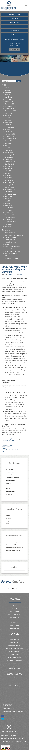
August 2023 (9, 169)
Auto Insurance (10, 233)
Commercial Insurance (11, 475)
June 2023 (8, 173)
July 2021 (8, 226)
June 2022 (8, 201)
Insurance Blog (14, 620)
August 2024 (9, 141)
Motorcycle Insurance (12, 439)
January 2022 (9, 212)
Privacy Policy (14, 628)
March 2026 (9, 97)
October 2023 (9, 164)
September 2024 (10, 138)
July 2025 (8, 115)
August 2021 (9, 224)
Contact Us (14, 623)
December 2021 (10, 215)
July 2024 (8, 143)
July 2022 (8, 199)
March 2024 (9, 152)
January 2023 (9, 185)
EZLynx (20, 738)
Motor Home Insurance (12, 247)
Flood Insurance (10, 483)
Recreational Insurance (12, 251)
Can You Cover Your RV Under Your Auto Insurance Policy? (14, 450)
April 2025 (8, 122)
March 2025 (9, 125)
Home (14, 605)
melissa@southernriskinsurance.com (13, 711)
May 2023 (8, 175)
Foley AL (23, 439)
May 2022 (8, 203)
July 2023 (8, 171)
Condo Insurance (10, 237)
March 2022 (9, 208)
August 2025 (9, 113)
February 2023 (9, 182)
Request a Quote (14, 14)
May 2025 (8, 120)
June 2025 (8, 118)
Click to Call (14, 18)
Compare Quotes (14, 617)
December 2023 (10, 159)
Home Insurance (10, 242)
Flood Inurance (10, 240)
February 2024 (9, 155)
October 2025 (9, 108)
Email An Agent (14, 626)
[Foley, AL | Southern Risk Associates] (9, 5)
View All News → (14, 680)
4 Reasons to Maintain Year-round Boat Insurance (7, 446)
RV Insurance (9, 256)
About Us (14, 608)
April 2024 (8, 150)
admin (20, 274)
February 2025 (9, 127)
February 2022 (9, 210)
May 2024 (8, 148)
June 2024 (8, 145)
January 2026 (9, 102)
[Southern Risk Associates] (9, 728)
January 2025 (9, 129)
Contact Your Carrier (14, 614)
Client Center (14, 31)
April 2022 (8, 205)
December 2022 (10, 187)
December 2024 (10, 132)
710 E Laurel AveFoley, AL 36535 (7, 704)
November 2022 (10, 189)
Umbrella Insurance (11, 258)
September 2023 (10, 166)
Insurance (8, 244)
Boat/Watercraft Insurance (14, 235)
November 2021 (10, 217)
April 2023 (8, 178)
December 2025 (10, 104)
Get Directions (14, 49)
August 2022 (9, 196)
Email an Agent (14, 22)
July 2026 (8, 88)
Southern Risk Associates (8, 440)
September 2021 (10, 222)
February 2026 (9, 99)
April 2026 (8, 95)
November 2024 (10, 134)
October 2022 (9, 192)
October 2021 (9, 219)
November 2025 (10, 106)
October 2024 (9, 136)
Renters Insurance (11, 253)
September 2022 (10, 194)
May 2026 (8, 92)
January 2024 (9, 157)
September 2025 (10, 111)
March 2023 (9, 180)
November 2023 (10, 162)
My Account (14, 35)
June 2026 (8, 90)
